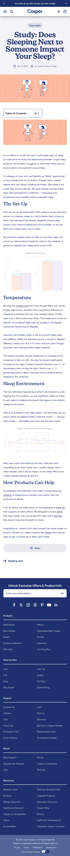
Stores (40, 757)
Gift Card (7, 649)
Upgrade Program (46, 795)
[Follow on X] (21, 605)
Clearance (42, 643)
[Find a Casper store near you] (59, 11)
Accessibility (9, 826)
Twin (5, 669)
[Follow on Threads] (35, 605)
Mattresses (8, 624)
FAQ (39, 707)
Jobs (5, 769)
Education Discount (47, 801)
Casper (48, 532)
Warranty (41, 719)
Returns (41, 713)
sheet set (60, 507)
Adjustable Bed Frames (48, 630)
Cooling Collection (12, 643)
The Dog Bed (43, 649)
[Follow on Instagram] (28, 605)
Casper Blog (43, 807)
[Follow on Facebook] (14, 605)
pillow (60, 511)
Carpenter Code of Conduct (51, 826)
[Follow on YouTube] (49, 605)
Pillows (40, 624)
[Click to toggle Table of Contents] (36, 113)
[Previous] (3, 3)
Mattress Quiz (10, 789)
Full (5, 675)
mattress (58, 515)
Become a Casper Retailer (50, 725)
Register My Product (13, 763)
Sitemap (41, 769)
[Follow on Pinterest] (42, 605)
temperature (22, 305)
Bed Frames (9, 630)
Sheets (6, 636)
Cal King (41, 681)
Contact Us (9, 707)
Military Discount (11, 801)
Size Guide (8, 687)
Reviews (7, 795)
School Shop (43, 687)
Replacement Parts (46, 731)
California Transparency (49, 820)
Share (37, 548)
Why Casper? (9, 757)
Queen (40, 675)
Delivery (7, 713)
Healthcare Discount (13, 807)
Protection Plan (11, 731)
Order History (10, 737)
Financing (8, 725)
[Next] (66, 3)
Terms (6, 820)
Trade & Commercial (47, 763)
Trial (5, 719)
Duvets (40, 636)
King (5, 681)
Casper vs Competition (14, 814)
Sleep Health (35, 25)
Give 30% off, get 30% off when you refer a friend (35, 3)
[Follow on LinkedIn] (56, 605)
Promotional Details (47, 737)
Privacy (40, 814)
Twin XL (41, 669)
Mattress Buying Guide (48, 789)
